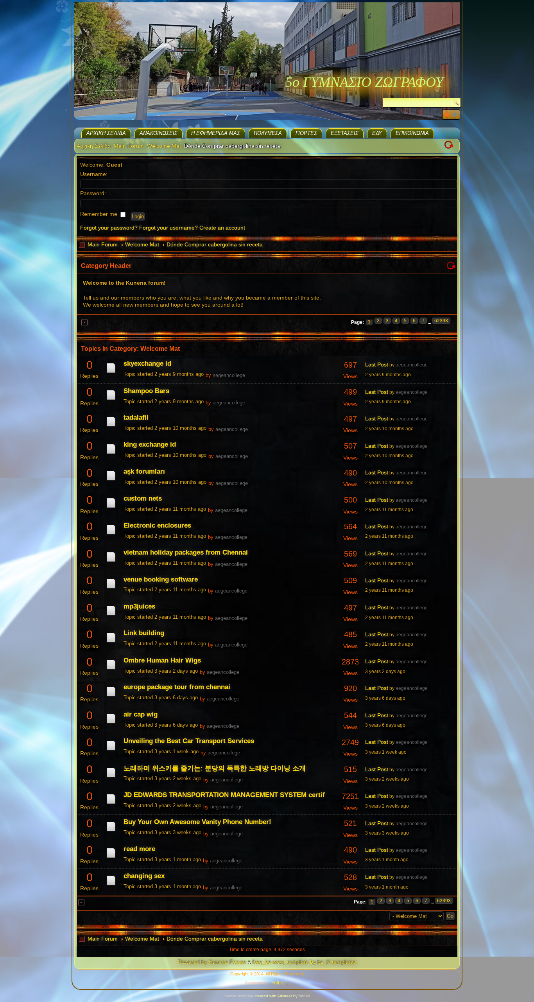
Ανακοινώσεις (158, 133)
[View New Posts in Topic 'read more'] (111, 858)
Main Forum (129, 146)
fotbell (304, 996)
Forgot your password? (109, 227)
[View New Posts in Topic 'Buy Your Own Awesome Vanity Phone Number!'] (111, 831)
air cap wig (141, 714)
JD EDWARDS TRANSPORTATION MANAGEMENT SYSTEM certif (224, 795)
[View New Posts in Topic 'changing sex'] (111, 885)
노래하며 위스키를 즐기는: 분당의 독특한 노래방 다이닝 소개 (215, 768)
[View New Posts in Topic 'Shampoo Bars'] (111, 400)
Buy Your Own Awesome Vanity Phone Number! (197, 822)
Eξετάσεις (344, 133)
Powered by (192, 962)
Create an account (222, 227)
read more (139, 849)
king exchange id (150, 444)
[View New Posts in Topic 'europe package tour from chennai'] (111, 696)
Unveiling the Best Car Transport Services (189, 741)
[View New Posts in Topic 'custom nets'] (111, 508)
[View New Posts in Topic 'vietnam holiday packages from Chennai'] (111, 561)
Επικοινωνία (412, 133)
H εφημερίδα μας (215, 133)
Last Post (376, 364)
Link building (144, 633)
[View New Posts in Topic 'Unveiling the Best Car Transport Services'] (111, 750)
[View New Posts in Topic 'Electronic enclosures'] (111, 534)
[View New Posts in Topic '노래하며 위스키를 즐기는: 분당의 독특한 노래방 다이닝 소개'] (111, 777)
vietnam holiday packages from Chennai (186, 552)
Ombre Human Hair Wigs (162, 660)
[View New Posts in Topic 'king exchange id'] (111, 454)
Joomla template (238, 996)
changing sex (144, 876)
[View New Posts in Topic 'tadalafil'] (111, 426)
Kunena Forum (227, 962)
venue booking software (161, 579)
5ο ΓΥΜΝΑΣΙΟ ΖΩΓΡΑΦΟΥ (364, 82)
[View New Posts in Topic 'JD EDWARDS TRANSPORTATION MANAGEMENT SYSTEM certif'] (111, 804)
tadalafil (136, 417)
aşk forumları (144, 471)
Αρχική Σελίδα (106, 133)
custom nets (143, 498)
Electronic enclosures (157, 525)
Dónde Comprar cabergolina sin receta (215, 244)
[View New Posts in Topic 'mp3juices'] (111, 615)
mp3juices (139, 606)
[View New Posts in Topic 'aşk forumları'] (111, 480)
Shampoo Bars (146, 391)
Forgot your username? (168, 227)
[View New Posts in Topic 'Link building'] (111, 642)
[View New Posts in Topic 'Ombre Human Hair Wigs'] (111, 669)
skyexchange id (147, 363)
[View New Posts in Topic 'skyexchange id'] (111, 373)
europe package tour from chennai (177, 687)
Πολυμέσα (268, 133)
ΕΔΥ (377, 133)
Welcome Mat (164, 146)
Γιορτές (306, 133)
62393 (441, 320)
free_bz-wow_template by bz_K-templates (304, 962)
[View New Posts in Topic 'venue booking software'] (111, 588)
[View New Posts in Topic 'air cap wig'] (111, 723)
